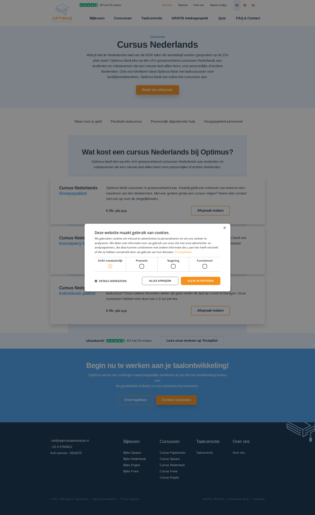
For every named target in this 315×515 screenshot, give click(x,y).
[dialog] (157, 258)
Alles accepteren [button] (200, 281)
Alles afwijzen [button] (160, 281)
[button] (111, 281)
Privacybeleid (183, 252)
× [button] (224, 228)
